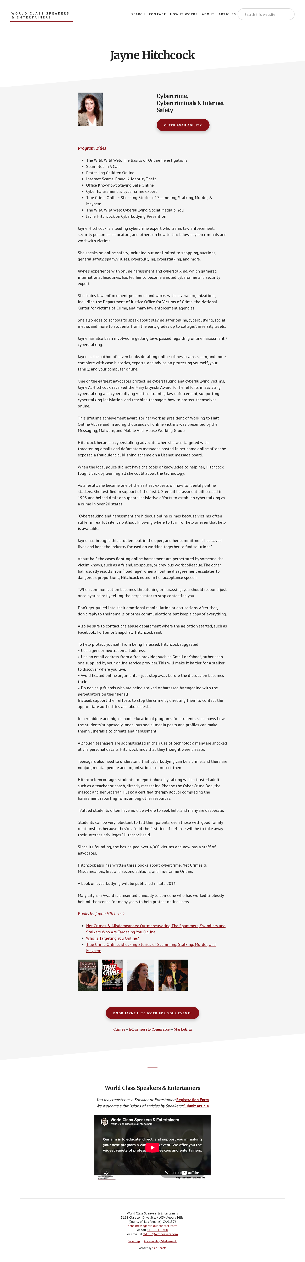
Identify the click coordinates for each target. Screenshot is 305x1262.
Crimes (119, 1029)
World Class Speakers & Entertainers (40, 15)
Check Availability (183, 125)
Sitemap (134, 1241)
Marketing (182, 1029)
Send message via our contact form (152, 1226)
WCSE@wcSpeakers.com (160, 1234)
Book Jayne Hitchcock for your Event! (152, 1013)
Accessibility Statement (160, 1241)
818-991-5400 (157, 1230)
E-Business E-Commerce (149, 1029)
